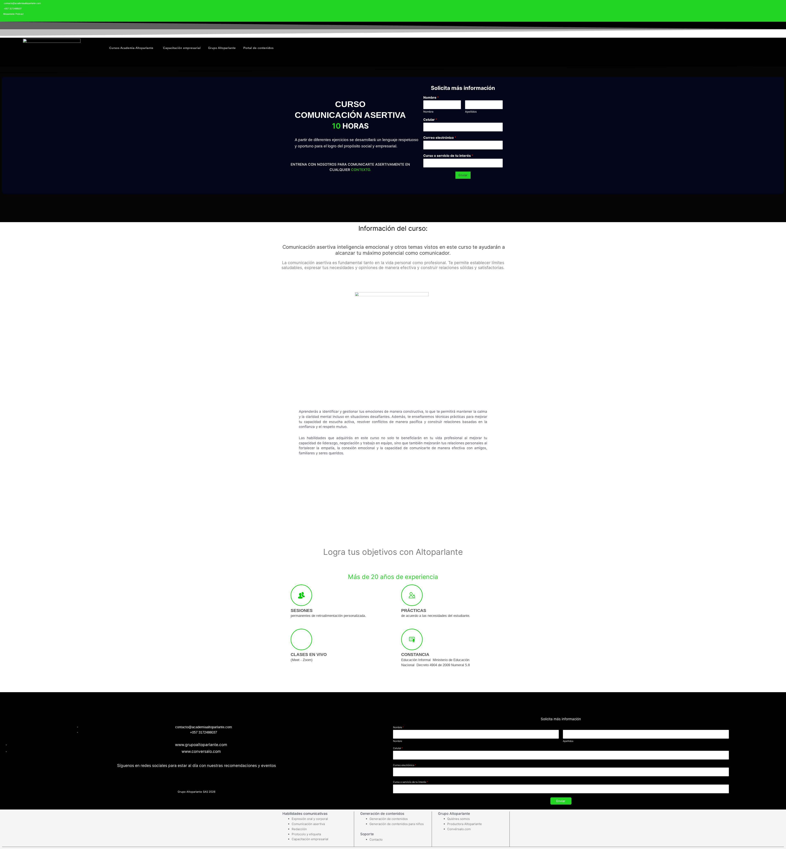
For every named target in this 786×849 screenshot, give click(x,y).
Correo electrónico (439, 138)
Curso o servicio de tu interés (448, 156)
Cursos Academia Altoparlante (131, 48)
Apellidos (471, 111)
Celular (430, 120)
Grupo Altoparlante (222, 48)
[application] (155, 48)
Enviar (463, 175)
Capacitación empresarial (182, 48)
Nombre (431, 97)
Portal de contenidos (258, 48)
